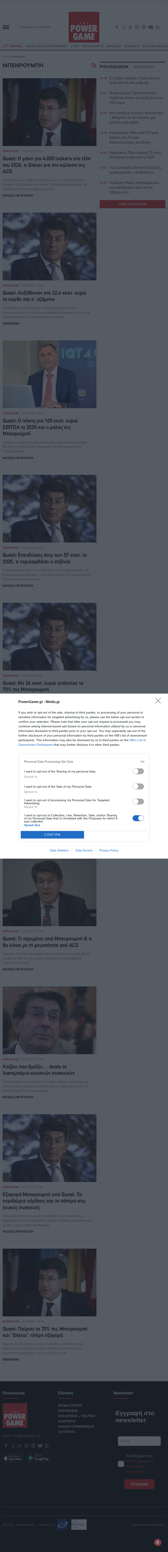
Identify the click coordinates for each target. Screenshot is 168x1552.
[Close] (159, 702)
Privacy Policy (108, 850)
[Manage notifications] (157, 1542)
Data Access (84, 850)
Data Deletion (59, 850)
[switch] (138, 771)
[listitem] (84, 761)
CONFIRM (52, 834)
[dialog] (84, 776)
